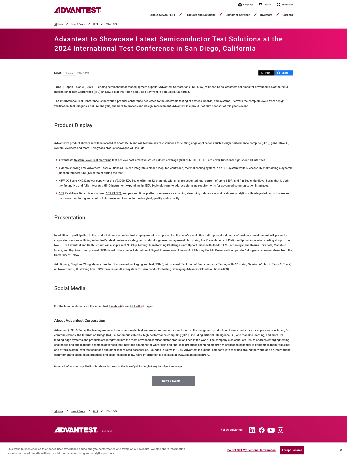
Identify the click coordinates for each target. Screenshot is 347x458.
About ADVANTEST (162, 15)
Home (60, 24)
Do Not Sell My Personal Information (251, 450)
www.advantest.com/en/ (193, 355)
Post (267, 72)
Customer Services (238, 15)
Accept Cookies (292, 450)
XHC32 (82, 180)
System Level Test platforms (92, 160)
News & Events (78, 24)
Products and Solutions (200, 15)
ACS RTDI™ (113, 193)
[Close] (341, 450)
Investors (266, 15)
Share (285, 72)
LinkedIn (136, 306)
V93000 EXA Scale (127, 180)
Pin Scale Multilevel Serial (256, 180)
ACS (61, 193)
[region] (173, 450)
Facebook (115, 306)
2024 (95, 24)
